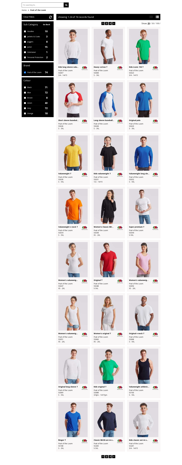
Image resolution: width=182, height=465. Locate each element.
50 (153, 23)
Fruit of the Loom (38, 10)
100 (157, 23)
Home (24, 10)
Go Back (46, 24)
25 (149, 23)
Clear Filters (29, 17)
